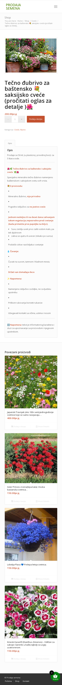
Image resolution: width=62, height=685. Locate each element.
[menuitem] (55, 6)
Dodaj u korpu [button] (19, 426)
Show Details (43, 426)
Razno (23, 129)
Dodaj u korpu (35, 119)
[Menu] (55, 6)
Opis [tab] (10, 143)
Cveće (16, 129)
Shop (8, 17)
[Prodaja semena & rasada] (26, 6)
